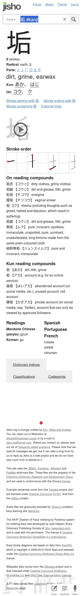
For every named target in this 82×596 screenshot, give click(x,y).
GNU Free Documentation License (50, 575)
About (49, 4)
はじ (34, 84)
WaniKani (33, 511)
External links (51, 106)
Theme (62, 4)
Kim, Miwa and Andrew (57, 430)
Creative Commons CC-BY (45, 494)
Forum (37, 4)
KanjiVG (67, 545)
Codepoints (57, 376)
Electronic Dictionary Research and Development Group (39, 477)
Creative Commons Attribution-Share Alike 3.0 (46, 554)
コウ (17, 91)
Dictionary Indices (26, 364)
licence (66, 481)
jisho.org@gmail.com (19, 442)
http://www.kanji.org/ (57, 528)
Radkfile (11, 472)
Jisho (12, 6)
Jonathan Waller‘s (45, 584)
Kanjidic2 (43, 468)
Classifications (24, 376)
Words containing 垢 (21, 106)
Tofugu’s (56, 507)
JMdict (32, 468)
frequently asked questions (34, 447)
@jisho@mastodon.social (21, 438)
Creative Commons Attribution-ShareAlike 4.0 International (39, 534)
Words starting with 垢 (22, 100)
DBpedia (49, 566)
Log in (75, 4)
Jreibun (15, 498)
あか (19, 84)
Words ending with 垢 (59, 100)
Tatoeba (53, 489)
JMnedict (55, 468)
